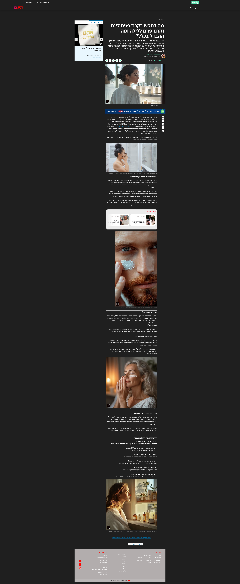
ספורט (159, 555)
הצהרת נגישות (103, 574)
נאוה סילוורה (157, 55)
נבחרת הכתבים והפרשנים (99, 570)
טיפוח (139, 544)
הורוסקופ (148, 560)
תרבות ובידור (147, 555)
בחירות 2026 (104, 562)
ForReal (139, 560)
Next (101, 39)
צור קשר (105, 567)
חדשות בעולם (122, 554)
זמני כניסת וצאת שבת (101, 558)
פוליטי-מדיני (122, 571)
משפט (124, 566)
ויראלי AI (162, 19)
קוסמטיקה (132, 544)
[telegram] (113, 60)
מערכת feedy (149, 55)
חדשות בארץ (122, 552)
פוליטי (124, 556)
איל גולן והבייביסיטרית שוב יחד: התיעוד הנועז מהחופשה (139, 223)
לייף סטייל (158, 558)
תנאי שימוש (103, 577)
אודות (105, 565)
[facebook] (116, 60)
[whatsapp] (106, 60)
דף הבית (104, 555)
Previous (76, 39)
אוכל (150, 558)
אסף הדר (143, 216)
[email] (120, 60)
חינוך (124, 561)
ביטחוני (124, 559)
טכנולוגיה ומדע (157, 560)
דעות (149, 562)
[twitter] (110, 60)
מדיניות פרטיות (103, 572)
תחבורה (124, 568)
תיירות (140, 558)
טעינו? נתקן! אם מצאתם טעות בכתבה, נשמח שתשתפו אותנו (131, 538)
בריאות (124, 564)
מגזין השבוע (157, 562)
